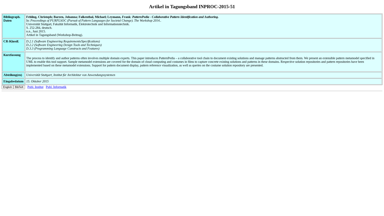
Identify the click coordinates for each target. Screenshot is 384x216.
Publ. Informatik (56, 87)
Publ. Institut (35, 87)
